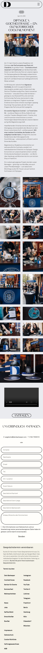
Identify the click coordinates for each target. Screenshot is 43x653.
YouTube (27, 585)
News (6, 603)
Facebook (27, 580)
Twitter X (27, 589)
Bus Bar (7, 621)
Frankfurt (27, 603)
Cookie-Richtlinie (10, 639)
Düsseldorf (27, 621)
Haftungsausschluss (11, 644)
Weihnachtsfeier (10, 594)
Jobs (6, 607)
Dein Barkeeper (9, 575)
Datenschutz (23, 527)
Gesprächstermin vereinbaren (18, 547)
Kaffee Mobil (8, 612)
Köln (25, 617)
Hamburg (27, 612)
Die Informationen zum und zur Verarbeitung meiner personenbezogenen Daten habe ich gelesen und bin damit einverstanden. (20, 529)
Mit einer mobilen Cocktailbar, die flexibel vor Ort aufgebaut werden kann (20, 132)
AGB (5, 649)
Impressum (8, 630)
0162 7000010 (34, 437)
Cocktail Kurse (9, 580)
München (27, 626)
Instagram (27, 575)
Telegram (27, 598)
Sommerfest (8, 589)
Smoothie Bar (9, 617)
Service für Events (10, 585)
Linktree (26, 594)
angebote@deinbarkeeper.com (15, 437)
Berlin (26, 607)
